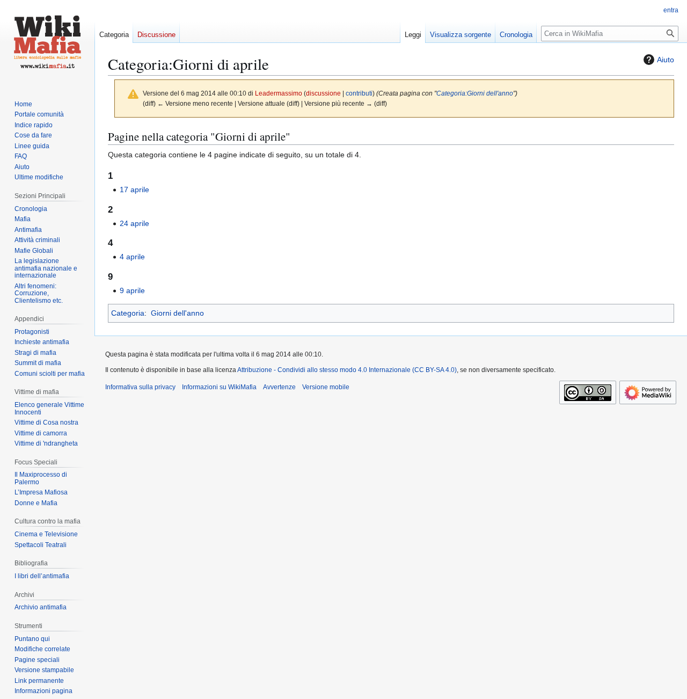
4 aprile (132, 256)
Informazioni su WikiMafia (219, 387)
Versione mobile (325, 387)
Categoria (127, 313)
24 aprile (134, 223)
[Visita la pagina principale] (47, 43)
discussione (323, 93)
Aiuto (665, 59)
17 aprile (134, 189)
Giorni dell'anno (177, 313)
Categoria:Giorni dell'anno (474, 93)
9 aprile (132, 290)
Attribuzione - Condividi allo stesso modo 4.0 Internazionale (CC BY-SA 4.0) (347, 370)
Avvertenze (279, 387)
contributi (359, 93)
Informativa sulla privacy (140, 387)
